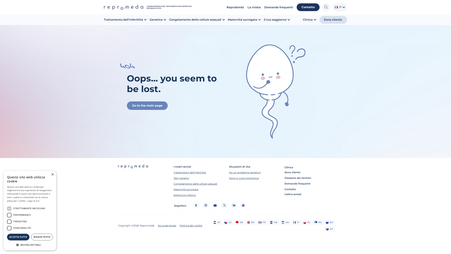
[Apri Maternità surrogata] (259, 20)
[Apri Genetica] (164, 20)
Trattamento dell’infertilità (190, 172)
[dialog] (30, 210)
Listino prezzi (293, 194)
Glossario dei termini (298, 178)
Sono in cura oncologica (244, 178)
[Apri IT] (343, 7)
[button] (30, 245)
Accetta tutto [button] (18, 236)
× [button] (52, 174)
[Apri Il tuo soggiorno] (288, 20)
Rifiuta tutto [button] (42, 236)
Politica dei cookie (191, 225)
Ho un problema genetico (245, 172)
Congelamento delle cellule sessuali (195, 183)
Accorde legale (167, 225)
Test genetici (181, 178)
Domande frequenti (297, 183)
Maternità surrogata (186, 189)
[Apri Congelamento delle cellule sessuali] (223, 20)
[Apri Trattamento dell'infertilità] (145, 20)
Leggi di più (33, 200)
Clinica (289, 167)
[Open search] (326, 7)
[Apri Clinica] (315, 20)
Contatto (290, 189)
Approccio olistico (185, 195)
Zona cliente (293, 172)
